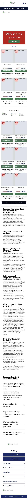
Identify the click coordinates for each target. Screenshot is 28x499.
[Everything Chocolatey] (7, 153)
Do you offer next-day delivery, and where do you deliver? (13, 414)
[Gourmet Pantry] (20, 153)
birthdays (10, 257)
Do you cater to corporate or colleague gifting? (12, 433)
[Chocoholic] (7, 56)
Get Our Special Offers (14, 454)
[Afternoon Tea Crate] (20, 127)
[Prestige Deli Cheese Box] (20, 84)
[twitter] (16, 451)
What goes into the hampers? (10, 405)
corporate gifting (20, 281)
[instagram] (14, 451)
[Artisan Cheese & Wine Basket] (7, 179)
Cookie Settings (14, 459)
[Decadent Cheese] (7, 127)
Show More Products (14, 202)
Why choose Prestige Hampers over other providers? (10, 424)
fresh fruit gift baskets (13, 264)
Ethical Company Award (15, 310)
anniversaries (16, 257)
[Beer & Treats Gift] (7, 84)
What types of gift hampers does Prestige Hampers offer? (13, 386)
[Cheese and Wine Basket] (20, 56)
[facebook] (11, 451)
